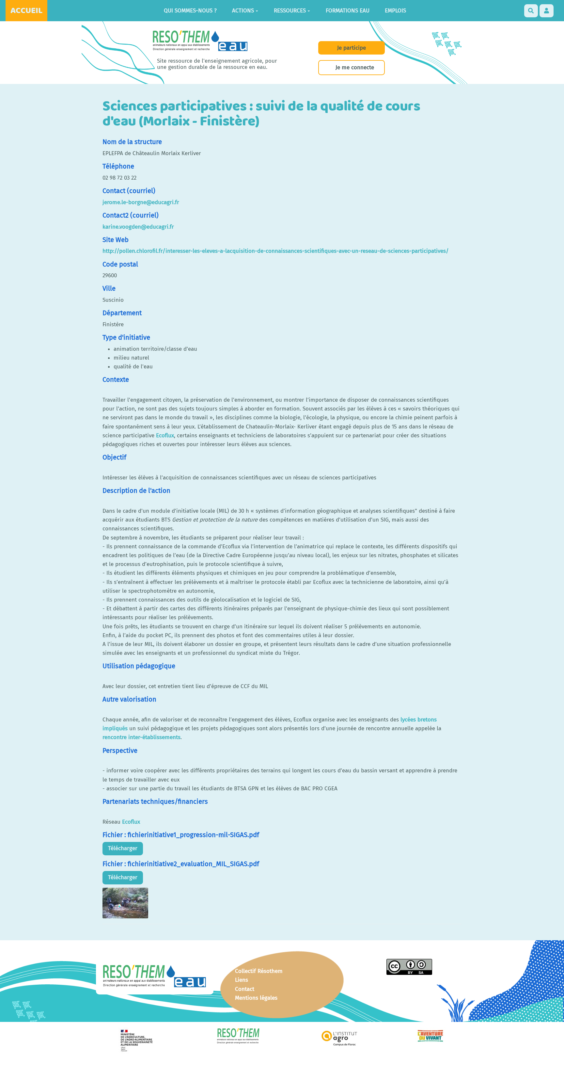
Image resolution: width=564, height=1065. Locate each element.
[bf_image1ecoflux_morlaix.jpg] (125, 902)
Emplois (395, 10)
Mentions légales (256, 997)
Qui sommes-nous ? (190, 10)
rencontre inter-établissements (141, 737)
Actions (243, 10)
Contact (244, 989)
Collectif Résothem (259, 971)
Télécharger (122, 848)
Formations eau (347, 10)
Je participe (351, 47)
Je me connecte (355, 67)
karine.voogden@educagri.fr (138, 226)
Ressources (290, 10)
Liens (241, 979)
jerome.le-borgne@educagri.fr (140, 202)
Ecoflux (165, 435)
